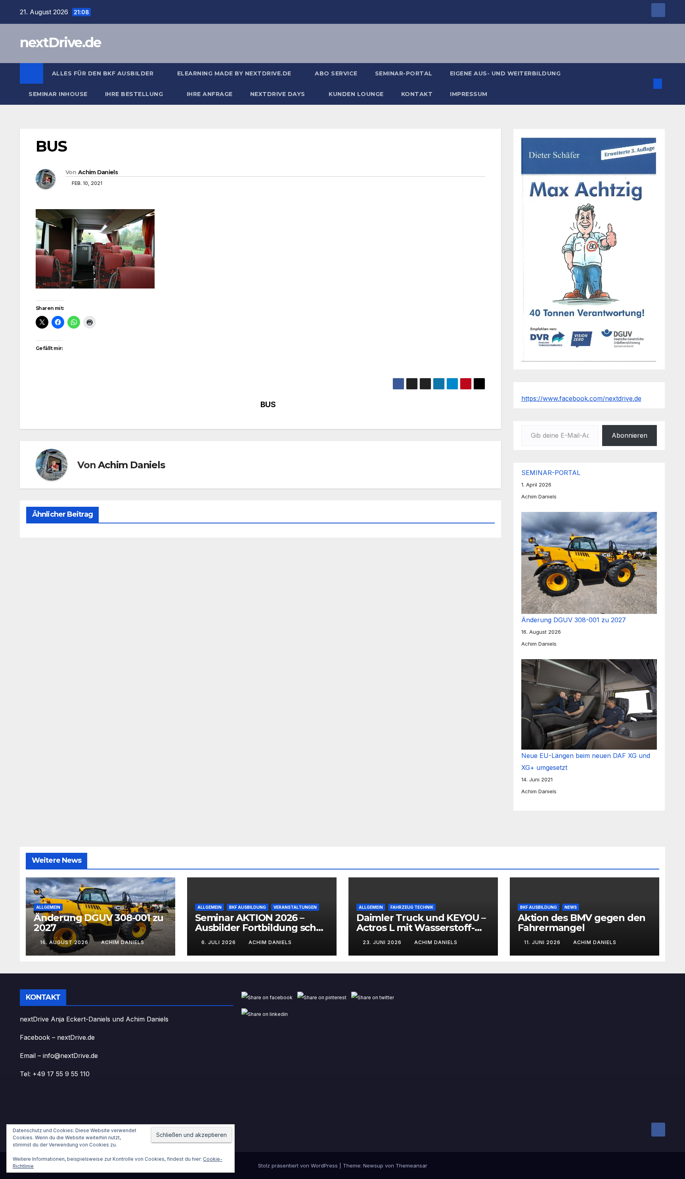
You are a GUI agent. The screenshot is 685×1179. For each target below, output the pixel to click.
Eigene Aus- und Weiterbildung (505, 73)
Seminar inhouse (58, 94)
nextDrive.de (60, 42)
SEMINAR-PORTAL (403, 73)
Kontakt (417, 94)
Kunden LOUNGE (356, 94)
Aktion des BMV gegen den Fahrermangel (581, 922)
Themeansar (411, 1165)
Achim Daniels (98, 172)
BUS (268, 404)
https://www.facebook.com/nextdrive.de (581, 398)
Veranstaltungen (295, 907)
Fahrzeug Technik (411, 907)
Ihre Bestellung (135, 94)
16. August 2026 (65, 942)
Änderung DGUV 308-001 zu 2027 (573, 620)
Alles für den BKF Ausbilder (103, 73)
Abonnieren (629, 435)
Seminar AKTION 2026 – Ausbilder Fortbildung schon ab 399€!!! (261, 927)
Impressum (469, 94)
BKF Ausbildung (247, 907)
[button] (644, 84)
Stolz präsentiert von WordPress (298, 1165)
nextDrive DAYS (278, 94)
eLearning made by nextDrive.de (235, 73)
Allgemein (48, 907)
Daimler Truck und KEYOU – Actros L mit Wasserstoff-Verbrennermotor (421, 927)
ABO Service (336, 73)
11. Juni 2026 (543, 942)
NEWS (570, 907)
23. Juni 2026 (383, 942)
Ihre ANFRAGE (210, 94)
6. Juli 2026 (219, 942)
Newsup (373, 1165)
